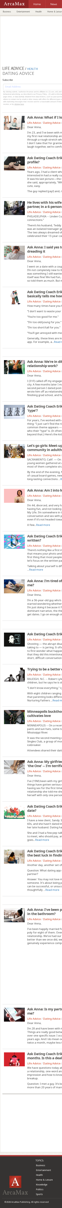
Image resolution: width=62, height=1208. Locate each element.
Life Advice (34, 123)
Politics (39, 1189)
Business (7, 11)
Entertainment (23, 11)
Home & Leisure (44, 1179)
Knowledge (41, 1184)
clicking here (19, 104)
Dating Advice (52, 123)
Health (38, 11)
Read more (43, 525)
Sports (39, 1194)
